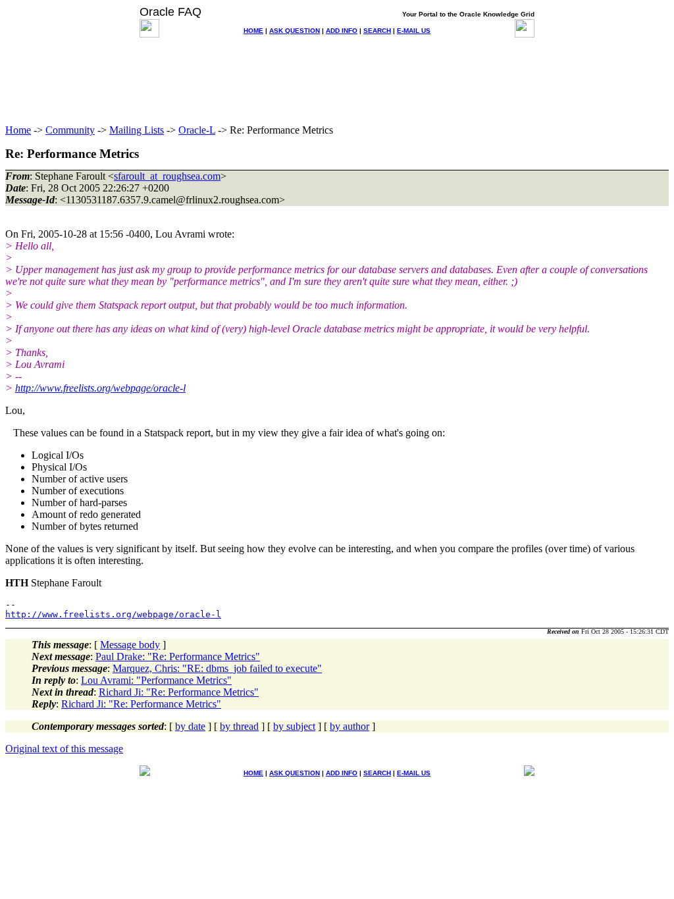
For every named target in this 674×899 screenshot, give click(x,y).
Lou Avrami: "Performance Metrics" (156, 680)
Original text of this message (64, 748)
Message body (130, 644)
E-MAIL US (413, 30)
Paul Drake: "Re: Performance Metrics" (177, 656)
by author (349, 726)
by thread (239, 726)
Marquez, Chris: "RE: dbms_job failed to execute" (217, 668)
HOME (253, 30)
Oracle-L (196, 130)
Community (70, 130)
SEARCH (377, 30)
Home (18, 130)
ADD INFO (341, 30)
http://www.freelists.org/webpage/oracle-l (100, 388)
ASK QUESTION (294, 30)
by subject (294, 726)
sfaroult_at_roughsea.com (167, 176)
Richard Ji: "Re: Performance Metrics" (179, 692)
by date (190, 726)
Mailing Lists (136, 130)
